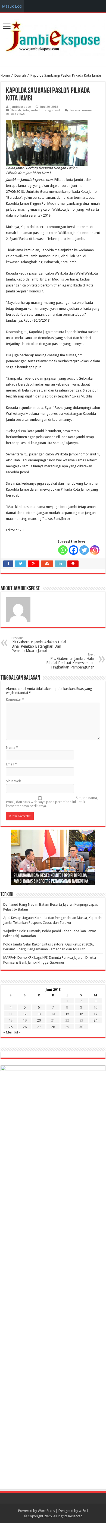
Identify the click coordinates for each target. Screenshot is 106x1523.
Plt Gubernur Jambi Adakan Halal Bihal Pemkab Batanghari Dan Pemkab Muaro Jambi (38, 644)
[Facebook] (73, 550)
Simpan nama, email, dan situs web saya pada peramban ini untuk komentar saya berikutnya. (52, 802)
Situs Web (13, 781)
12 (25, 1014)
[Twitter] (84, 550)
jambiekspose (21, 107)
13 (39, 1014)
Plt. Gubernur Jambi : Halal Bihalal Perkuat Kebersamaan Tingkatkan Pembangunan (70, 661)
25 (11, 1027)
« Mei (7, 1032)
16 (81, 1014)
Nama (12, 747)
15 (67, 1014)
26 (25, 1027)
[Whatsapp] (63, 550)
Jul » (17, 1032)
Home (5, 75)
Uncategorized (49, 110)
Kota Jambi (30, 110)
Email (11, 764)
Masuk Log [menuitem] (12, 6)
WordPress (46, 1511)
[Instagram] (94, 550)
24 (95, 1020)
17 (95, 1014)
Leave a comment (82, 110)
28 (53, 1027)
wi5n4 (83, 1511)
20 (39, 1020)
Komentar (15, 699)
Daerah (20, 75)
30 (81, 1027)
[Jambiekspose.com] (53, 36)
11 (11, 1014)
